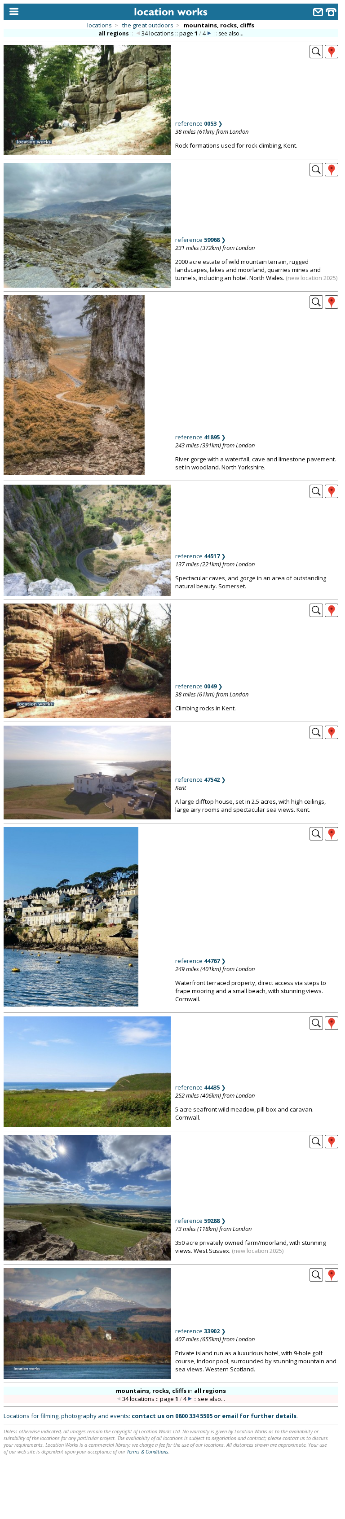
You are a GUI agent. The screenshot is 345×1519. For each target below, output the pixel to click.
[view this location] (316, 56)
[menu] (12, 12)
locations (99, 25)
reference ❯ (199, 123)
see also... (230, 33)
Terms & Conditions (147, 1451)
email (230, 1416)
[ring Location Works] (331, 13)
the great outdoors (147, 25)
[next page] (209, 33)
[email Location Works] (318, 13)
